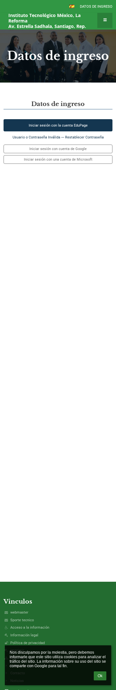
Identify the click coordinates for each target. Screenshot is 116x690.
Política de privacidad (27, 643)
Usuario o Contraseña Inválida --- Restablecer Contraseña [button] (58, 137)
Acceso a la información (29, 627)
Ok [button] (100, 676)
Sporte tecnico (22, 620)
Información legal (24, 635)
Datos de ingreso (96, 6)
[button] (72, 6)
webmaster (19, 612)
